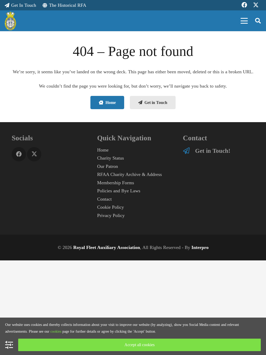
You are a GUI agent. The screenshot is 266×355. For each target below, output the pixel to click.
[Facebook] (19, 154)
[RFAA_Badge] (10, 21)
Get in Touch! (212, 150)
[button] (244, 20)
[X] (34, 154)
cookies (55, 331)
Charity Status (110, 158)
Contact (104, 199)
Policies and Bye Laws (118, 190)
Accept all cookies (139, 345)
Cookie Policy (110, 207)
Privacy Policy (111, 215)
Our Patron (107, 166)
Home (103, 150)
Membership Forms (115, 182)
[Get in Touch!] (189, 150)
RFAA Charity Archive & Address (129, 174)
